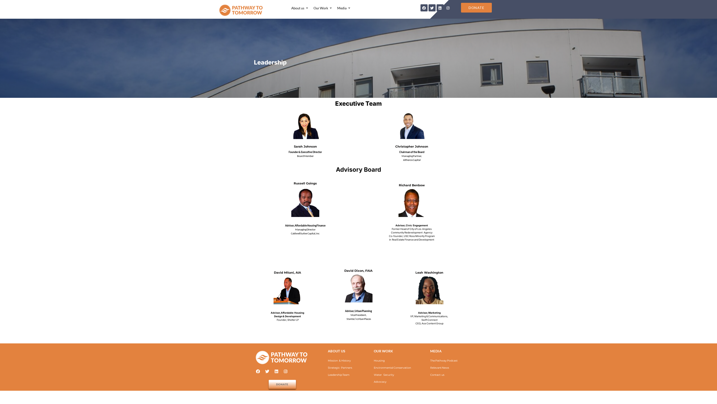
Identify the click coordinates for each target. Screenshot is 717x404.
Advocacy (380, 381)
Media (342, 8)
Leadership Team (339, 375)
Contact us (437, 375)
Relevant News (439, 367)
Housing (379, 360)
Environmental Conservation (392, 367)
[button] (299, 8)
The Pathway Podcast (444, 360)
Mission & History (339, 360)
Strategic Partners (340, 367)
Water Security (384, 375)
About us (297, 8)
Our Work (321, 8)
